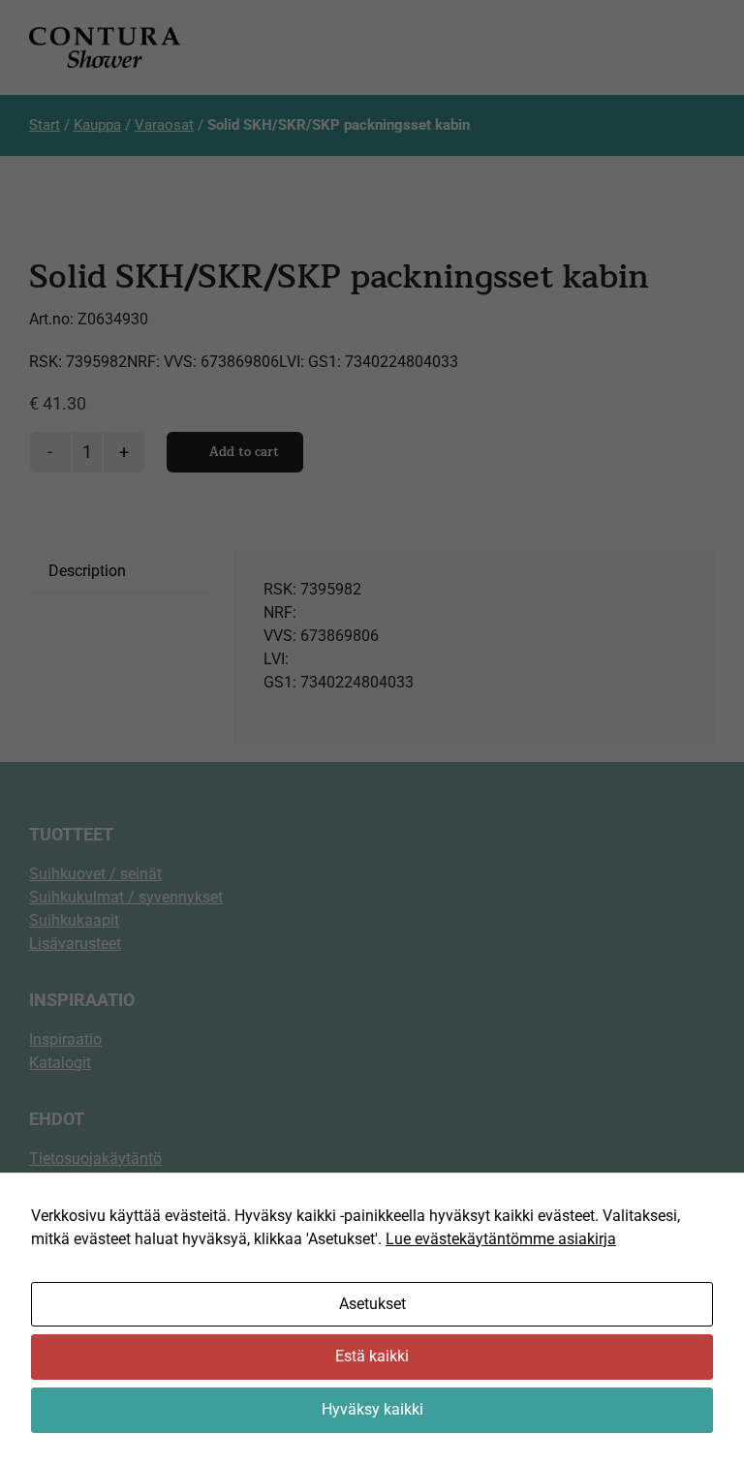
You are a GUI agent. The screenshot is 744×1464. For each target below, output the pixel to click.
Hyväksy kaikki (372, 1409)
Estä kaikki (372, 1356)
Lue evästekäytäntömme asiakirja (501, 1239)
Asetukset (372, 1304)
